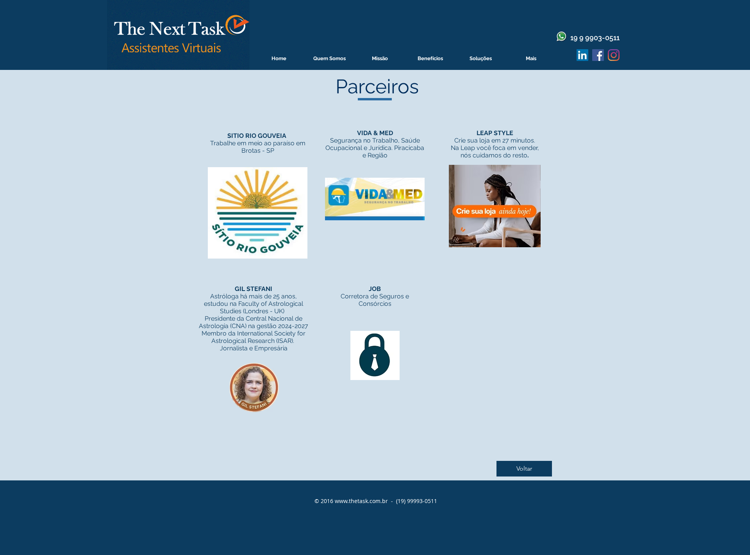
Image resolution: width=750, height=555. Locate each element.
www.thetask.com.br (361, 501)
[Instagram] (614, 55)
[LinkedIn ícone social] (582, 55)
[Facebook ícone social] (598, 55)
